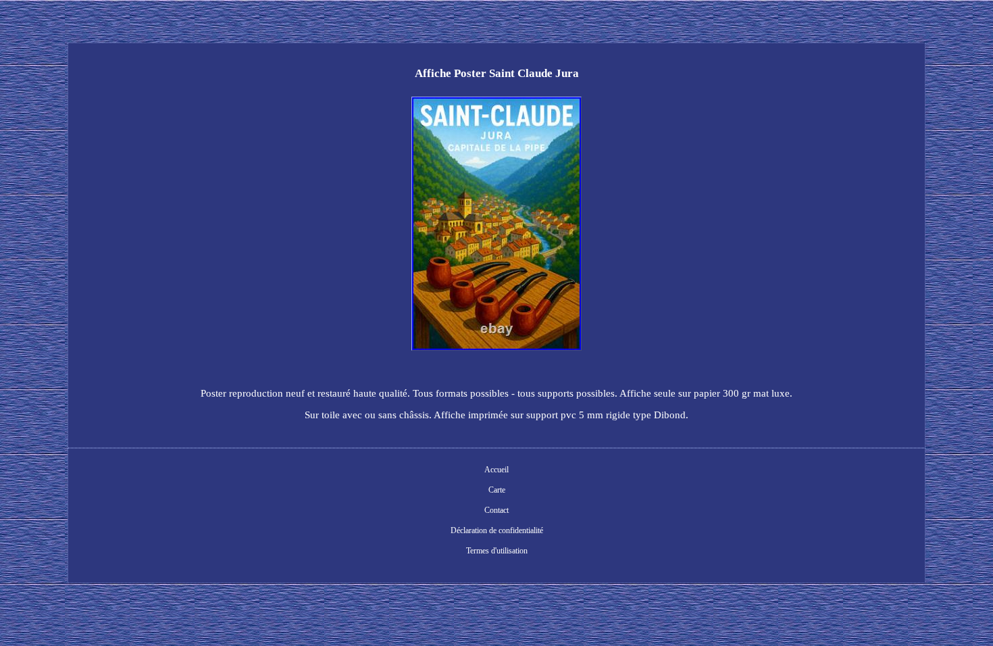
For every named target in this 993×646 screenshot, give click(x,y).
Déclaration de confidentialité (497, 530)
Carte (496, 490)
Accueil (496, 469)
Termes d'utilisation (497, 550)
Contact (496, 510)
